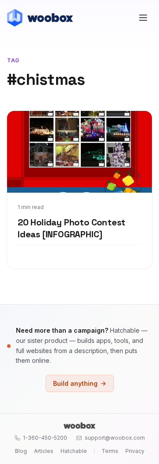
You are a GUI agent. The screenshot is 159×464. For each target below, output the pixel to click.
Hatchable (74, 451)
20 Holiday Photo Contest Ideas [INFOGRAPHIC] (71, 228)
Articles (43, 451)
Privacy (134, 451)
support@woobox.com (115, 437)
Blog (21, 451)
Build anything (75, 383)
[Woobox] (79, 425)
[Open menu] (143, 18)
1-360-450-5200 (45, 437)
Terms (110, 451)
